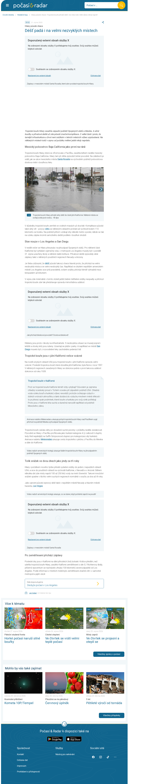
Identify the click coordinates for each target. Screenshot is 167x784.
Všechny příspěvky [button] (111, 715)
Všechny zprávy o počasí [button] (108, 654)
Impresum (21, 766)
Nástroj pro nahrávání (64, 754)
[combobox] (103, 5)
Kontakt (20, 754)
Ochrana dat (96, 76)
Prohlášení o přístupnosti (28, 771)
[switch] (31, 69)
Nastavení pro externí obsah (39, 76)
